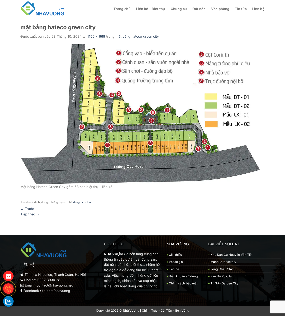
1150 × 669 (96, 36)
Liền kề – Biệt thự (150, 9)
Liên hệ (258, 9)
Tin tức (241, 9)
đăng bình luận (82, 202)
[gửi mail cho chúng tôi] (8, 276)
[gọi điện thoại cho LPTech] (8, 288)
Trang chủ (122, 9)
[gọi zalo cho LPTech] (8, 301)
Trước (27, 209)
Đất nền (199, 9)
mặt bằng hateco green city (137, 36)
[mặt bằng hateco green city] (140, 114)
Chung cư (179, 9)
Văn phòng (220, 9)
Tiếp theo (30, 214)
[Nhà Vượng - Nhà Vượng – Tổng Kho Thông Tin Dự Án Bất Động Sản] (42, 9)
